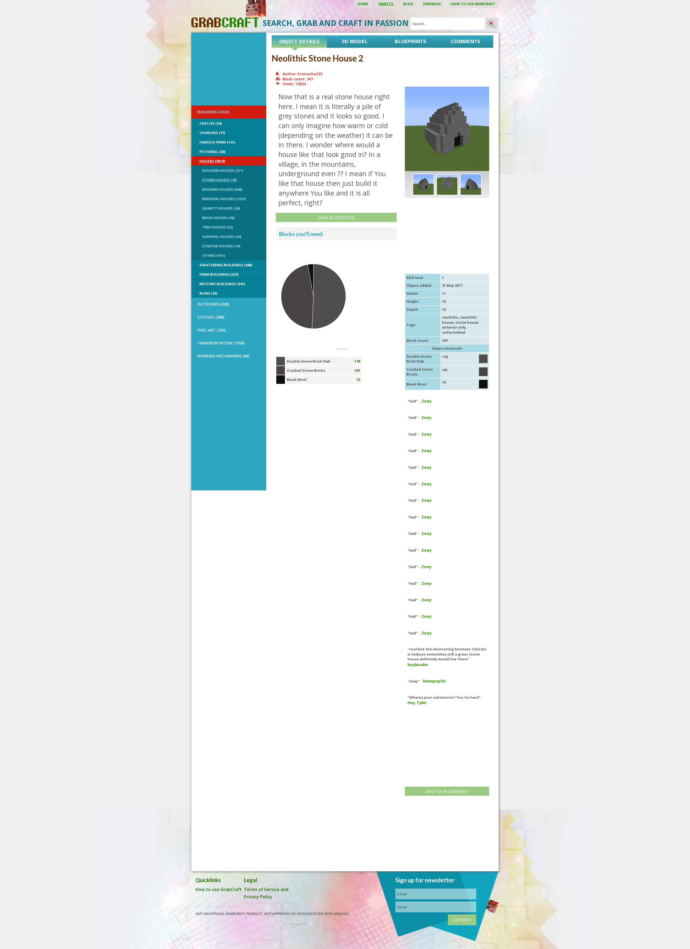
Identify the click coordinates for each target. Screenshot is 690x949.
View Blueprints (336, 217)
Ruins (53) (208, 293)
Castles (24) (210, 123)
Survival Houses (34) (221, 236)
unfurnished (453, 332)
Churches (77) (212, 132)
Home (363, 3)
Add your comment (447, 791)
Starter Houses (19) (221, 246)
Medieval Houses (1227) (224, 198)
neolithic (450, 317)
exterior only (454, 327)
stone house (466, 322)
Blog (408, 3)
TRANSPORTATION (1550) (220, 343)
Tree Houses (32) (217, 227)
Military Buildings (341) (222, 283)
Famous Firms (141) (217, 142)
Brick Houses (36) (218, 217)
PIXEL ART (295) (211, 330)
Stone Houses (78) (219, 179)
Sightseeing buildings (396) (225, 264)
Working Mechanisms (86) (223, 356)
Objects (386, 3)
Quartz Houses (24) (221, 208)
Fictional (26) (212, 151)
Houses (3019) (212, 161)
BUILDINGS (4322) (213, 111)
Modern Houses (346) (222, 189)
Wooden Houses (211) (222, 170)
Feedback (432, 3)
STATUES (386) (210, 317)
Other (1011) (213, 255)
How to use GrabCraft (473, 3)
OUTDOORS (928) (213, 304)
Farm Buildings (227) (218, 274)
